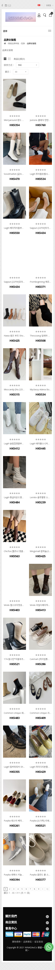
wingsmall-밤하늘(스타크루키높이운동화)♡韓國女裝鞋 (40, 551)
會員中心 (38, 15)
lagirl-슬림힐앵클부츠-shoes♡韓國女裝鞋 (14, 443)
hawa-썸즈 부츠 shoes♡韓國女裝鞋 (14, 335)
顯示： (8, 71)
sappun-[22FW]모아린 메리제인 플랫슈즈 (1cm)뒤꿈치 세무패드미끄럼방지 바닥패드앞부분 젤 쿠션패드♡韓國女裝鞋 (14, 281)
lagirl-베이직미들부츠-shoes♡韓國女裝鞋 (14, 228)
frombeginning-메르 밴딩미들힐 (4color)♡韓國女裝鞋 (40, 281)
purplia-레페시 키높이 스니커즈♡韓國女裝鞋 (14, 874)
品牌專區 (27, 941)
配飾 (23, 43)
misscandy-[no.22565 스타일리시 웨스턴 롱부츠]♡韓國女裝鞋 (14, 389)
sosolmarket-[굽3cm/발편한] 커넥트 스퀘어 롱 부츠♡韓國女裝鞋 (14, 174)
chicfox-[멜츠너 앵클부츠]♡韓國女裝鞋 (14, 551)
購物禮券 (16, 941)
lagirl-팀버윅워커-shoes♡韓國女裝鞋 (14, 766)
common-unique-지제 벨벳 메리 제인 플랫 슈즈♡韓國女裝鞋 (40, 713)
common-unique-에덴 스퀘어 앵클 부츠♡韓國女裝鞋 (14, 713)
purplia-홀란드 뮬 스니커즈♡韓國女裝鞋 (40, 874)
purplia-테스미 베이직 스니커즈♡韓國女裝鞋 (14, 820)
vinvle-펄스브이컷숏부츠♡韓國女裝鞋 (14, 605)
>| (47, 889)
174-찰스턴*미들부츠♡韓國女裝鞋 (14, 659)
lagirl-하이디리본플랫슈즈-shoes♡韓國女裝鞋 (40, 766)
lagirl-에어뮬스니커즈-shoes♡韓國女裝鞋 (40, 443)
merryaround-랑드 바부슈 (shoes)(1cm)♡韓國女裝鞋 (14, 120)
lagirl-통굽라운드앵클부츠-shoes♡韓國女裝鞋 (14, 497)
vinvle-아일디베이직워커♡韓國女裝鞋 (40, 605)
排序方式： (9, 65)
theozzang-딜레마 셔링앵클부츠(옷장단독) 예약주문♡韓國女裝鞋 (40, 335)
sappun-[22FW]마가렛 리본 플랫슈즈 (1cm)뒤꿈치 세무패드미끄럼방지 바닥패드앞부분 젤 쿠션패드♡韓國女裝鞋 (40, 228)
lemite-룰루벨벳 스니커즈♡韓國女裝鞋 (40, 497)
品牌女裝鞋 (31, 43)
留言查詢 (38, 941)
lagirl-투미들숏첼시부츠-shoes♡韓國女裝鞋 (40, 174)
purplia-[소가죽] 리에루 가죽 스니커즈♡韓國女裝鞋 (40, 820)
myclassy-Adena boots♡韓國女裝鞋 (40, 389)
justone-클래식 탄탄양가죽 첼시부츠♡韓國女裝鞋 (40, 120)
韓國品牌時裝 (13, 43)
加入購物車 (14, 102)
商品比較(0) (19, 58)
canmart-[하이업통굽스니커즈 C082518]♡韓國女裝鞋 (40, 659)
